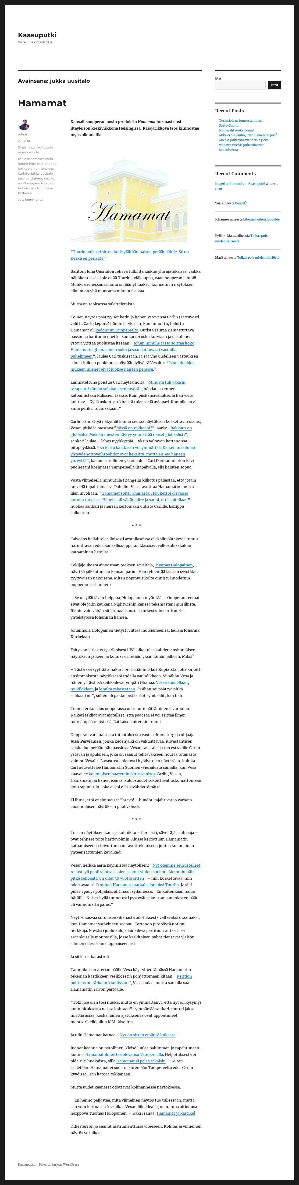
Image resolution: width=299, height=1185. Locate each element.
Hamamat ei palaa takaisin (141, 1061)
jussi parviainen (30, 178)
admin (23, 134)
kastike (48, 178)
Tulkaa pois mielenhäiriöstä (258, 258)
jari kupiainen (28, 168)
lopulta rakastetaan (117, 689)
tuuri (41, 188)
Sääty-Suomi (228, 125)
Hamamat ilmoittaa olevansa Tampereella (124, 1054)
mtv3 (22, 183)
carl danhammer (31, 159)
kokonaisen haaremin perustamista (122, 774)
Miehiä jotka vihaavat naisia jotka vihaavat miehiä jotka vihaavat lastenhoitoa (243, 145)
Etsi (218, 78)
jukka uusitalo (42, 173)
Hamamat (42, 103)
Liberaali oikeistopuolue (261, 219)
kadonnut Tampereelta (117, 330)
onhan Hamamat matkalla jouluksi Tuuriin (139, 884)
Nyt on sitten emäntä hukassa (147, 1035)
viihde (34, 152)
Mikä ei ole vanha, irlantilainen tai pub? (248, 135)
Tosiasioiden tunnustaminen (240, 121)
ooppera (33, 183)
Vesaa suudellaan (172, 682)
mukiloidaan (82, 689)
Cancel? (241, 203)
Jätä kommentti (30, 199)
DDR (218, 189)
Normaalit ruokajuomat (236, 130)
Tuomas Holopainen (174, 565)
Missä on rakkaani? (134, 428)
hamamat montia (43, 163)
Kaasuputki (37, 35)
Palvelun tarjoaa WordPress (59, 1165)
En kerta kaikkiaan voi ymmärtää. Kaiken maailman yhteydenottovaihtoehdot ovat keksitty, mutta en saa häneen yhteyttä (133, 454)
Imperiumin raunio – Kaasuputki (240, 184)
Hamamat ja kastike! (176, 1113)
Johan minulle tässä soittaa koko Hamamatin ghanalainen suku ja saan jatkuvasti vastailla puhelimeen (132, 349)
